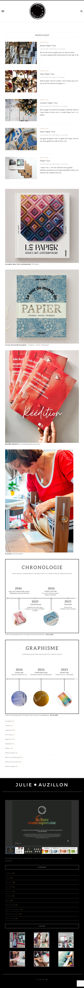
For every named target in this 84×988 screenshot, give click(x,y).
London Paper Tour (49, 103)
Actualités (8, 721)
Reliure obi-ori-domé (12, 762)
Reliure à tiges (10, 753)
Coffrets (7, 725)
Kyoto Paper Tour (48, 46)
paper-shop (42, 35)
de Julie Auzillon (14, 554)
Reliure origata (10, 766)
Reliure (7, 748)
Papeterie (8, 744)
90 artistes (22, 264)
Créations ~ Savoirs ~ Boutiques (27, 345)
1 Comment (64, 164)
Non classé (8, 734)
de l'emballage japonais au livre (22, 444)
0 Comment (61, 49)
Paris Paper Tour (47, 132)
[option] (21, 81)
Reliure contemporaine (13, 757)
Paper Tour (44, 42)
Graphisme (8, 730)
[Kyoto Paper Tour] (21, 52)
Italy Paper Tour (47, 74)
